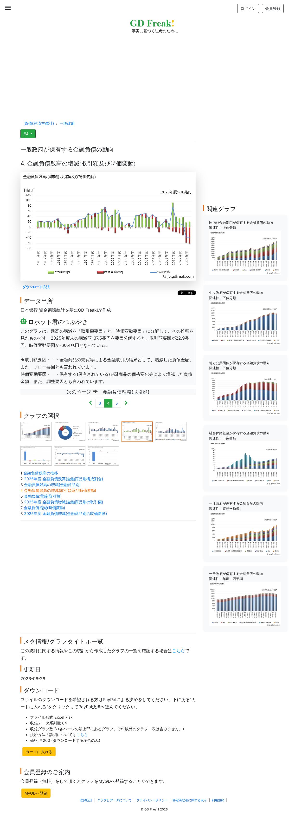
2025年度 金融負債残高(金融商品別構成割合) (63, 478)
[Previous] (90, 403)
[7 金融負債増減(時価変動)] (69, 455)
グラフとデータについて (114, 800)
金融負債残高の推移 (40, 473)
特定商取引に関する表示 (190, 800)
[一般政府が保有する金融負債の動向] (245, 603)
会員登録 (273, 8)
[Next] (126, 403)
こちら (178, 650)
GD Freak (152, 23)
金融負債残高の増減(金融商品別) (52, 484)
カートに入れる (39, 751)
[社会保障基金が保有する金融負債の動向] (245, 463)
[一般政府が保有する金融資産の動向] (245, 533)
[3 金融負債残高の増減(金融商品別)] (103, 431)
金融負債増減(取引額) (43, 496)
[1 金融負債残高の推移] (36, 431)
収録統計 (86, 800)
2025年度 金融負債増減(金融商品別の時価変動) (65, 513)
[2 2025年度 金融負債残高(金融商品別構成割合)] (69, 431)
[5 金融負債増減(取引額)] (170, 431)
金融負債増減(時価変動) (44, 507)
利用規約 (218, 800)
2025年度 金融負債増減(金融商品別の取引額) (63, 502)
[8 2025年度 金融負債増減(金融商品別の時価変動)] (103, 455)
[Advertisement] (154, 72)
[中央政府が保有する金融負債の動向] (245, 322)
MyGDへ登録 (36, 793)
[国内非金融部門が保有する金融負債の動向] (245, 252)
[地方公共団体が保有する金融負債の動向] (245, 392)
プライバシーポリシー (152, 800)
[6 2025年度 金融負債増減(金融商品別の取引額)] (36, 455)
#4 (27, 133)
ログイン (248, 8)
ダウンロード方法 (36, 287)
